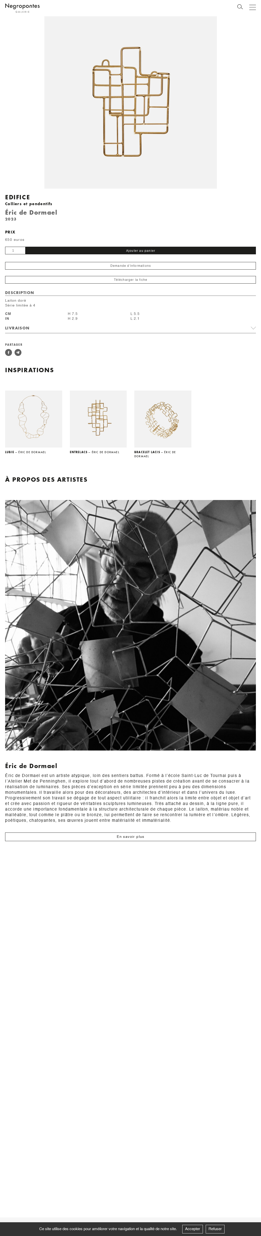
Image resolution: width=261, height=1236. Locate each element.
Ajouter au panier (140, 251)
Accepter (192, 1229)
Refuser (215, 1229)
